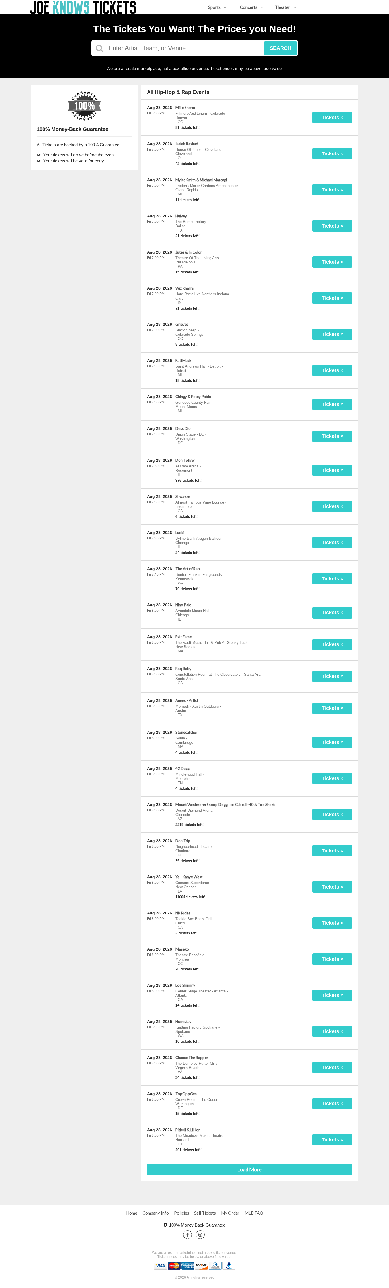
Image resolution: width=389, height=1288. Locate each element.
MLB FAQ (254, 1212)
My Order (230, 1212)
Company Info (155, 1212)
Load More (249, 1169)
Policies (181, 1212)
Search (280, 48)
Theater (283, 7)
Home (131, 1212)
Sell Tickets (205, 1212)
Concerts (248, 7)
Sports (214, 7)
